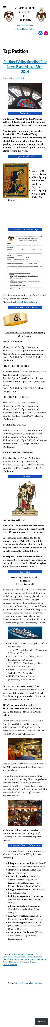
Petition (24, 959)
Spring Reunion (30, 962)
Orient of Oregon (21, 983)
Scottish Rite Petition (26, 301)
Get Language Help (25, 25)
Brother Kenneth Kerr (11, 957)
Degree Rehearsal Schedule (31, 957)
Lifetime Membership (11, 959)
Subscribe (41, 1021)
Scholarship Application (25, 29)
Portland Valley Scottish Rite (22, 954)
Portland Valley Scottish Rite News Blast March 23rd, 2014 (25, 66)
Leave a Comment (10, 964)
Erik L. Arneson (36, 983)
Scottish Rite (18, 962)
